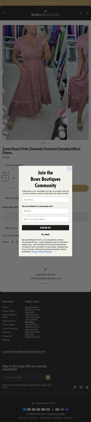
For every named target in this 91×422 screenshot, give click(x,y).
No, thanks (45, 234)
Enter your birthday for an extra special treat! (37, 206)
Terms (49, 251)
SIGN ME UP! (45, 227)
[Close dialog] (69, 169)
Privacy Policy (38, 251)
